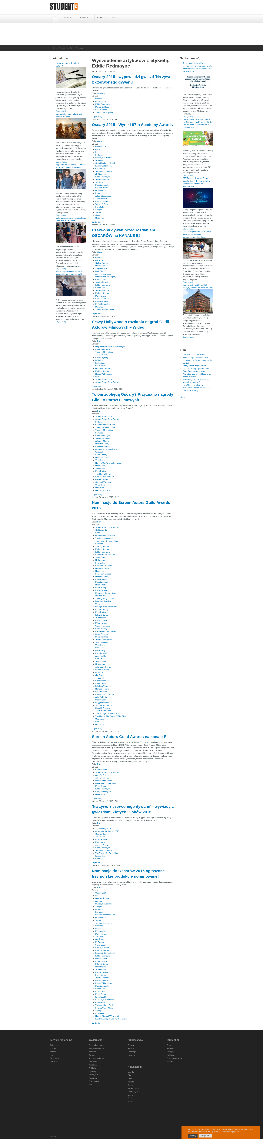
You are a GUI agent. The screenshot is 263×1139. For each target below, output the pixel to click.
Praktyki (170, 1052)
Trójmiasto (54, 1058)
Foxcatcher (100, 563)
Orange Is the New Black (106, 449)
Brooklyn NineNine (103, 601)
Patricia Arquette (102, 185)
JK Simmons (100, 174)
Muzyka (131, 1072)
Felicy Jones (100, 975)
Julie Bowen (100, 661)
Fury (97, 722)
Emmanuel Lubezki (103, 166)
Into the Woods (101, 596)
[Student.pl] (64, 7)
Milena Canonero (102, 201)
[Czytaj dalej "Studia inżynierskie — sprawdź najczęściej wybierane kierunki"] (71, 285)
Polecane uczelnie (174, 1058)
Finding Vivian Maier (104, 1008)
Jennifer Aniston (102, 775)
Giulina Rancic (101, 263)
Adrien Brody (101, 683)
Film (99, 341)
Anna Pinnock (101, 199)
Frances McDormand (104, 477)
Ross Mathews (101, 301)
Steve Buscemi (101, 634)
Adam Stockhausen (103, 196)
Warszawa (54, 1061)
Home (55, 48)
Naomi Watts (100, 585)
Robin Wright (101, 650)
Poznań (53, 1052)
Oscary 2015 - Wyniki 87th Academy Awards (132, 125)
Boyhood (99, 433)
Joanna (98, 901)
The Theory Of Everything (106, 541)
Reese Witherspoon (103, 374)
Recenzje (132, 1052)
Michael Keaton (102, 293)
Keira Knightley (101, 357)
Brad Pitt (99, 271)
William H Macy (102, 670)
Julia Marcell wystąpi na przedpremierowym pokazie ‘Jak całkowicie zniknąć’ (197, 387)
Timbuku (99, 937)
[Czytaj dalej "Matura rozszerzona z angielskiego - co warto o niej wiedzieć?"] (71, 232)
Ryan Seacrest (101, 266)
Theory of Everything (104, 112)
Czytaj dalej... (98, 116)
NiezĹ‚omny (100, 939)
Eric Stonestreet (102, 681)
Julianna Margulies (103, 639)
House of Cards (102, 457)
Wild (97, 377)
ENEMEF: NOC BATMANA (194, 355)
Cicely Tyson (100, 700)
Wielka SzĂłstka (102, 204)
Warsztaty (93, 1065)
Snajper (98, 210)
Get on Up (99, 724)
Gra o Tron (100, 366)
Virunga (98, 1010)
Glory (97, 215)
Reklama (170, 1055)
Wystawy (92, 1071)
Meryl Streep (100, 296)
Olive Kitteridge (101, 479)
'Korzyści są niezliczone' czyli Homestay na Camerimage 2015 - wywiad (197, 360)
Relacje (131, 1048)
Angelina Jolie (101, 268)
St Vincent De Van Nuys (105, 593)
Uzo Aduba (100, 466)
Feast (97, 193)
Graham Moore (102, 188)
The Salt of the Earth (104, 1005)
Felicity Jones (101, 110)
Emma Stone (101, 288)
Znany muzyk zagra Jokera (194, 366)
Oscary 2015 (100, 101)
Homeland (99, 571)
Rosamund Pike (102, 980)
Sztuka (131, 1085)
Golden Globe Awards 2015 (107, 831)
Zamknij (193, 1136)
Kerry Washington (103, 791)
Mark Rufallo (100, 967)
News (130, 1101)
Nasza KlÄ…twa (102, 898)
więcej (182, 397)
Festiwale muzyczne (97, 1045)
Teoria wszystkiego (103, 171)
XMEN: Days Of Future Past (107, 713)
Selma (98, 212)
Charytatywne (134, 1092)
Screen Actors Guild (103, 379)
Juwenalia (93, 1061)
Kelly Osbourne (102, 299)
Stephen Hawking (103, 438)
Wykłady (92, 1068)
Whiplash (99, 160)
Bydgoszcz (54, 1045)
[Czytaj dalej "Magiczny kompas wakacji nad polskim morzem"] (71, 128)
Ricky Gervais (101, 839)
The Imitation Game (104, 538)
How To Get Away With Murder (108, 463)
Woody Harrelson (102, 626)
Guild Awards (101, 530)
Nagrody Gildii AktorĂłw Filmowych (110, 346)
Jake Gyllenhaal (102, 546)
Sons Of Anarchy (102, 708)
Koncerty (92, 1055)
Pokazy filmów (95, 1075)
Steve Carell (100, 557)
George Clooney (102, 834)
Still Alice (99, 182)
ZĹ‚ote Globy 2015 (103, 828)
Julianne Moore (102, 179)
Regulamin (171, 1048)
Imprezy (92, 1052)
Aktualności (84, 17)
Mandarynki (100, 931)
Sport (130, 1098)
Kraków (53, 1048)
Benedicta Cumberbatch (105, 783)
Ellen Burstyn (101, 691)
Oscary (98, 99)
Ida (96, 152)
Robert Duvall (101, 620)
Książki (131, 1082)
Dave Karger (100, 307)
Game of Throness (103, 566)
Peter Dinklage (101, 637)
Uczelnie (68, 17)
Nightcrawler (100, 560)
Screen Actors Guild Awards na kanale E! (130, 737)
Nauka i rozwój (134, 1088)
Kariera (100, 17)
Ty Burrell (99, 678)
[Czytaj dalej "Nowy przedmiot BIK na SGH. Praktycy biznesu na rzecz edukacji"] (198, 301)
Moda (130, 1095)
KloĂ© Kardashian (103, 304)
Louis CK (99, 672)
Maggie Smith (101, 653)
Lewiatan (99, 928)
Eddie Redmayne (102, 104)
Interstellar (100, 207)
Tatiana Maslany (102, 642)
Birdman (99, 155)
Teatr (130, 1078)
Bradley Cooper (102, 947)
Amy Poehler (100, 656)
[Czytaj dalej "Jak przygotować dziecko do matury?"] (71, 77)
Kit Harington (101, 363)
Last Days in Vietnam (104, 1000)
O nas (169, 1045)
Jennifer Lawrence (103, 274)
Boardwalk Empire (103, 574)
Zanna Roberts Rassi (104, 309)
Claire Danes (101, 648)
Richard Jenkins (102, 689)
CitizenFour (100, 168)
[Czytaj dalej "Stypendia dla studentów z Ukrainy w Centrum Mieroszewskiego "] (71, 179)
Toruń (52, 1055)
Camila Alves (100, 279)
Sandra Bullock (101, 282)
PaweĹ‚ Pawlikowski (103, 157)
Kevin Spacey (101, 455)
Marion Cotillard (102, 107)
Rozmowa (99, 218)
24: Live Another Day (104, 705)
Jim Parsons (100, 675)
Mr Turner (99, 942)
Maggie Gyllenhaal (103, 702)
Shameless (100, 468)
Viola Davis (100, 460)
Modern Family (101, 609)
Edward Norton (101, 615)
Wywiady (101, 93)
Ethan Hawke (101, 623)
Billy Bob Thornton (103, 686)
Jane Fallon (100, 837)
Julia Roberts (101, 697)
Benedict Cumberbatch (105, 555)
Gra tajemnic (100, 190)
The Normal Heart (103, 474)
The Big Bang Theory (104, 598)
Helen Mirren (101, 794)
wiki (90, 1084)
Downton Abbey (102, 444)
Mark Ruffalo (100, 471)
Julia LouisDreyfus (103, 667)
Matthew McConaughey (105, 277)
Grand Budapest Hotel (105, 163)
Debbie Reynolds (102, 490)
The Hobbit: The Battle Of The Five (110, 716)
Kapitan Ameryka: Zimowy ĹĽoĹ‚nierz (111, 1019)
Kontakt (115, 17)
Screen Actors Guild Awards (107, 382)
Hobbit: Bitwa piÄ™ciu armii (107, 1016)
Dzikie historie (101, 934)
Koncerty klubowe (96, 1058)
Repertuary (64, 48)
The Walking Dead (103, 711)
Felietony (132, 1055)
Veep (97, 604)
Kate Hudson (101, 842)
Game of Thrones (103, 368)
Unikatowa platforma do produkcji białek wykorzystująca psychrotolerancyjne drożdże (197, 234)
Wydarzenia (94, 1081)
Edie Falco (100, 659)
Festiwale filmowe (96, 1048)
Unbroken (99, 487)
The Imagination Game (105, 427)
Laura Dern (100, 991)
